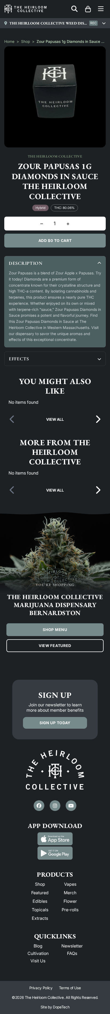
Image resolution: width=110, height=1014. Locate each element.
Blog (38, 946)
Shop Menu (55, 629)
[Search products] (74, 9)
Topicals (40, 909)
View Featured (55, 645)
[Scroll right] (97, 419)
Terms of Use (70, 988)
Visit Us (37, 960)
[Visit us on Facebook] (39, 805)
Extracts (40, 918)
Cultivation (38, 953)
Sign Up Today (55, 722)
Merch (70, 892)
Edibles (40, 901)
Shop (25, 41)
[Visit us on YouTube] (71, 805)
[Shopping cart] (88, 9)
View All (55, 419)
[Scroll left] (12, 419)
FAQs (72, 953)
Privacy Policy (41, 988)
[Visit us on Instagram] (55, 805)
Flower (70, 901)
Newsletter (72, 946)
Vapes (70, 884)
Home (9, 41)
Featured (40, 892)
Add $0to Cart (55, 240)
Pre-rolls (70, 909)
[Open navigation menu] (101, 9)
